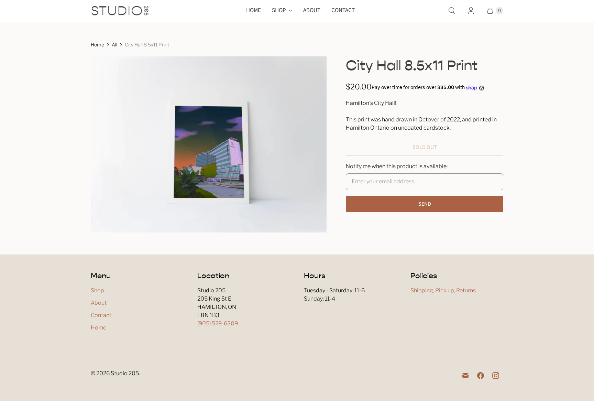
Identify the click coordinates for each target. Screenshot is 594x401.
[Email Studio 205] (465, 375)
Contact (343, 10)
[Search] (451, 10)
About (311, 10)
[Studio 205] (120, 11)
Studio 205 (125, 373)
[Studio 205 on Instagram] (495, 375)
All (114, 44)
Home (253, 10)
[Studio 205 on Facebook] (480, 375)
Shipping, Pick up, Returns (443, 290)
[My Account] (471, 10)
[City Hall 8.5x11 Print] (209, 144)
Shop (279, 10)
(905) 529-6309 (217, 323)
